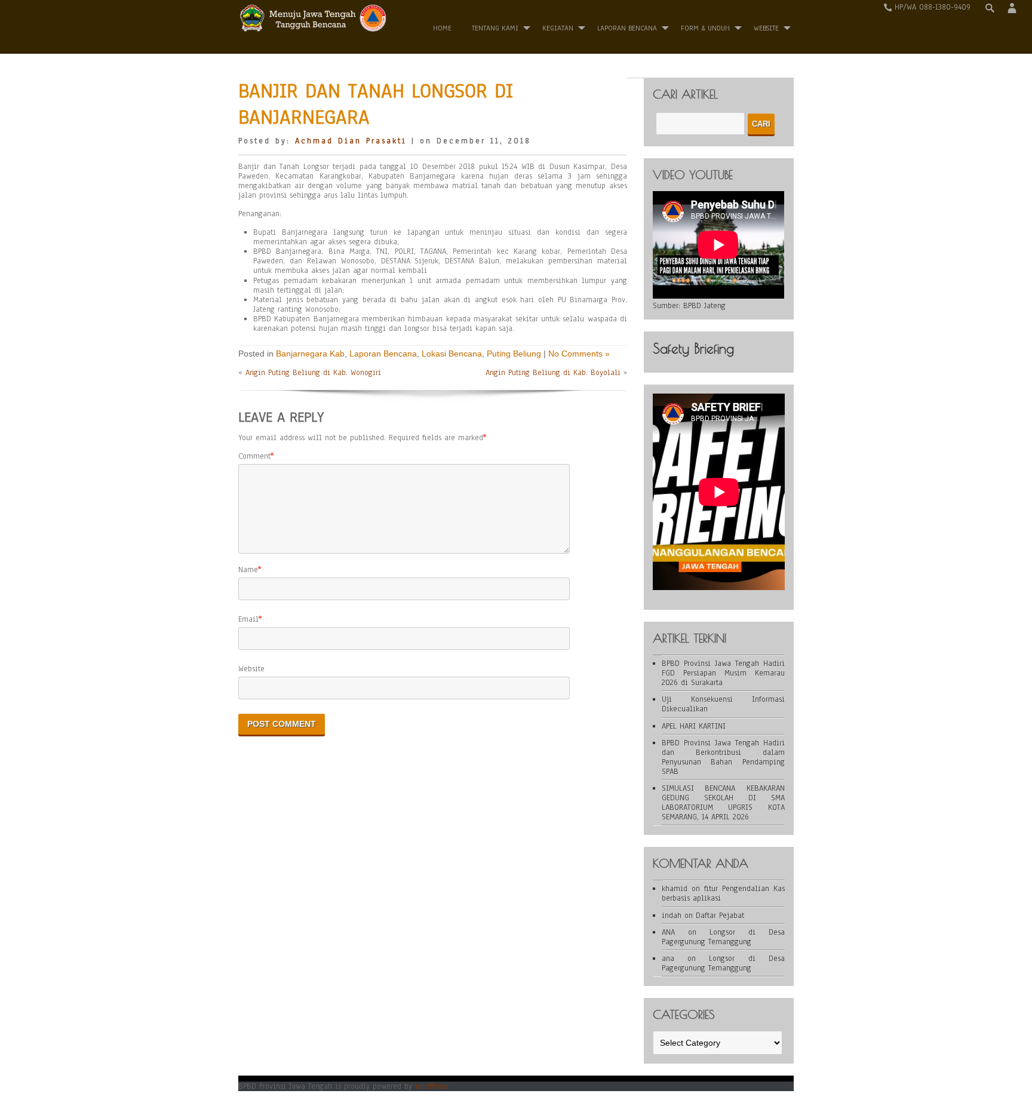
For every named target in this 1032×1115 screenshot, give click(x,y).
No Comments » (579, 353)
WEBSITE (766, 28)
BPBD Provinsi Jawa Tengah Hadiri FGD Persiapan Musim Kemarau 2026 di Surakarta (723, 673)
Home (442, 28)
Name (248, 570)
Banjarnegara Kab (310, 353)
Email (248, 619)
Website (251, 669)
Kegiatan (557, 28)
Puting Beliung (514, 353)
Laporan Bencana (627, 28)
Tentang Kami (495, 28)
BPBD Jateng (704, 305)
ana (668, 958)
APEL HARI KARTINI (694, 726)
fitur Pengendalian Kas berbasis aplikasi (723, 893)
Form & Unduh (705, 28)
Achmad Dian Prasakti (351, 141)
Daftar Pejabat (720, 915)
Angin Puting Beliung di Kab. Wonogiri (313, 372)
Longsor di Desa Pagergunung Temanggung (723, 937)
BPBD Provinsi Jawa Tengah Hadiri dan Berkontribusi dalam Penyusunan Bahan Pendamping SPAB (723, 757)
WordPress (431, 1086)
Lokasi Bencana (452, 353)
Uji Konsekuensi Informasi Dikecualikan (723, 704)
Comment (254, 456)
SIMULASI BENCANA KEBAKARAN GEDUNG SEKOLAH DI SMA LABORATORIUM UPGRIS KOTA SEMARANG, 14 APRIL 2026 (723, 802)
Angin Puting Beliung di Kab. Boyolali (553, 372)
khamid (674, 888)
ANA (668, 932)
